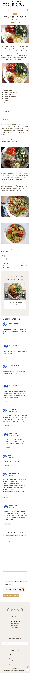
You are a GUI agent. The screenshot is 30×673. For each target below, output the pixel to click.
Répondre (6, 337)
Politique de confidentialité (15, 657)
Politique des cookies (15, 659)
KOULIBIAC (23, 265)
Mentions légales (15, 655)
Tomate (4, 259)
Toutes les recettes (15, 621)
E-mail (6, 570)
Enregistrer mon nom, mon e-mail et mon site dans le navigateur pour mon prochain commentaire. (16, 583)
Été (3, 255)
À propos (15, 631)
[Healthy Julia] (22, 609)
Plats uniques (22, 255)
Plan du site (15, 661)
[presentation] (15, 291)
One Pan (15, 13)
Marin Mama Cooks (16, 250)
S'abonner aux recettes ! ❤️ (15, 1)
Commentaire (8, 541)
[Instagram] (11, 609)
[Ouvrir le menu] (27, 10)
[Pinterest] (15, 609)
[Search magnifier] (21, 10)
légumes (8, 255)
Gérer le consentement (15, 665)
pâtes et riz (14, 255)
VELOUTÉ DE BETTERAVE (7, 266)
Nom (5, 563)
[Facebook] (7, 609)
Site (5, 577)
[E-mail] (18, 609)
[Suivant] (23, 296)
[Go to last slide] (6, 296)
